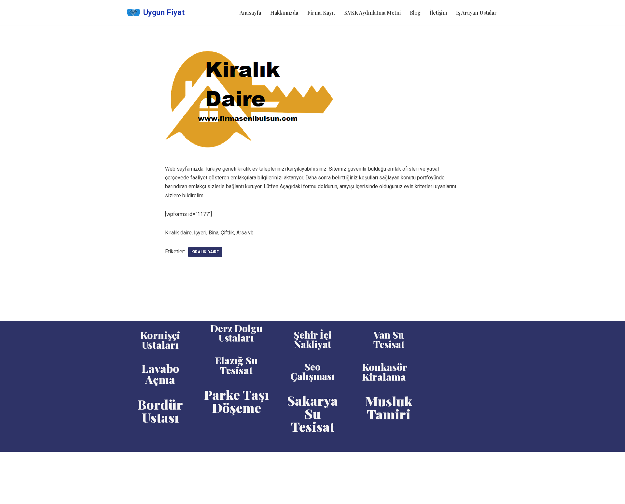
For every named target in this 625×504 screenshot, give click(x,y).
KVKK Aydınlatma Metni (372, 12)
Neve (133, 460)
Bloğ (415, 12)
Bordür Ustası (160, 411)
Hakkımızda (284, 12)
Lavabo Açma (160, 374)
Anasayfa (250, 12)
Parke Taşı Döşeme (236, 401)
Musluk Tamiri (388, 407)
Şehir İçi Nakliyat (312, 339)
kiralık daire (205, 252)
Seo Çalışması (312, 371)
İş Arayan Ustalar (476, 12)
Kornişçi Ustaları (160, 340)
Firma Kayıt (321, 12)
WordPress (156, 460)
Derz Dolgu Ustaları (236, 333)
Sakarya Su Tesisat (312, 413)
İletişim (438, 12)
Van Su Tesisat (388, 339)
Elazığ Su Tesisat (236, 365)
